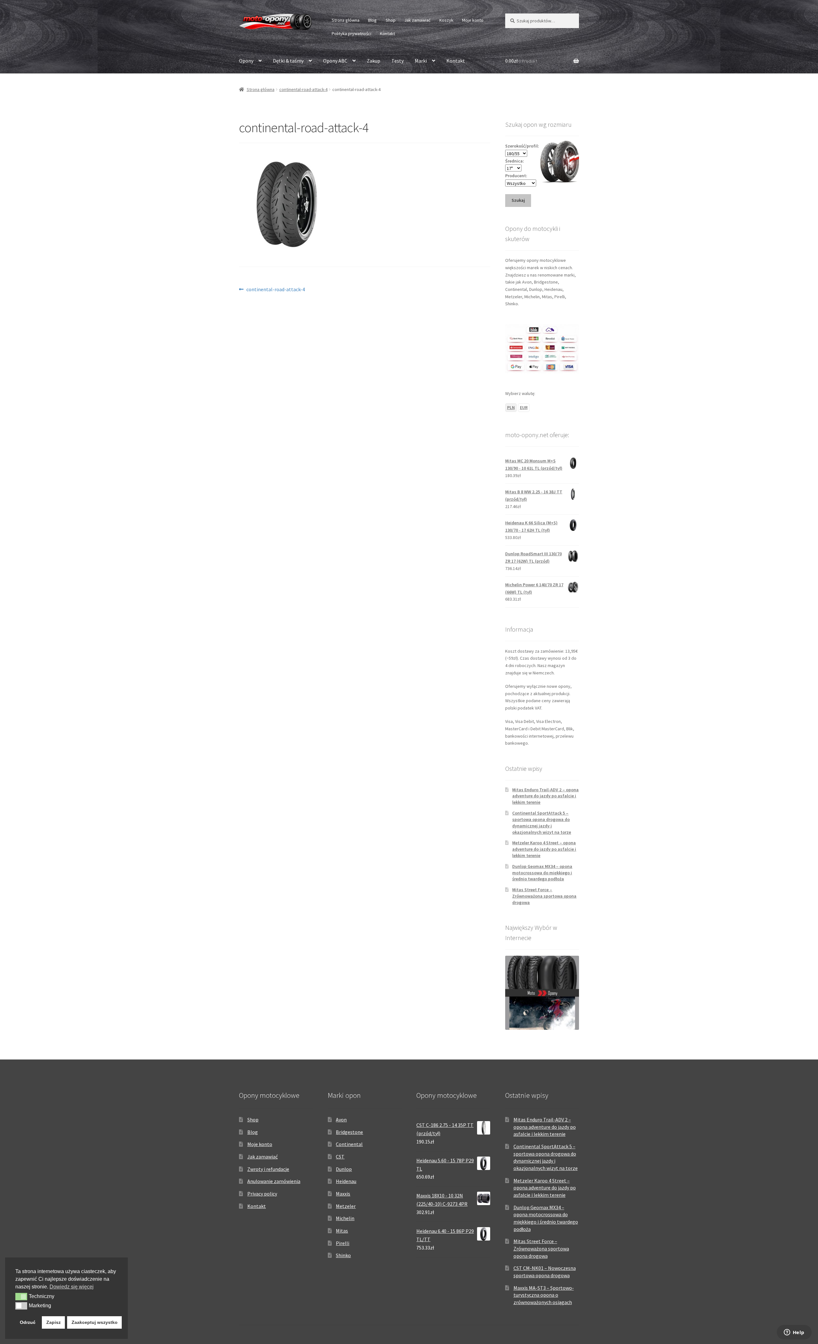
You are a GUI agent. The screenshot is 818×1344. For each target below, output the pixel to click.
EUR (524, 407)
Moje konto (472, 20)
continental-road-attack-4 (303, 89)
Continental (349, 1144)
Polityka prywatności (351, 33)
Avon (341, 1119)
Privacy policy (262, 1193)
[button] (21, 1296)
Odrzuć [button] (27, 1322)
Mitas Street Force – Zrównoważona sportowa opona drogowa (544, 896)
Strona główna (345, 20)
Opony (246, 60)
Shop (391, 20)
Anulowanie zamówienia (273, 1181)
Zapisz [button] (53, 1322)
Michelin (345, 1218)
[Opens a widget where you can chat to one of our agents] (794, 1333)
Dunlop (344, 1169)
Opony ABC (335, 60)
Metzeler (346, 1206)
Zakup (373, 60)
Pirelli (342, 1243)
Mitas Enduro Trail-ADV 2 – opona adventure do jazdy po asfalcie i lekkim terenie (545, 796)
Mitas (342, 1230)
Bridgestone (349, 1132)
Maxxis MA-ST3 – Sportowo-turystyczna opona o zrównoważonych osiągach (543, 1295)
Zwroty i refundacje (268, 1169)
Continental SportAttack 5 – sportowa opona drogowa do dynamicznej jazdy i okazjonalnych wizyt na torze (541, 822)
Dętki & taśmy (288, 60)
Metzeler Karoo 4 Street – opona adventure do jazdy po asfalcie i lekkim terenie (544, 849)
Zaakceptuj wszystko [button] (95, 1322)
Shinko (343, 1255)
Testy (397, 60)
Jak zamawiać (417, 20)
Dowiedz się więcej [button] (72, 1286)
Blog (372, 20)
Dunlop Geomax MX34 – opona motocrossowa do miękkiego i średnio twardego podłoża (542, 872)
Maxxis (343, 1193)
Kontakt (387, 33)
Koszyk (446, 20)
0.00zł (521, 60)
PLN (511, 407)
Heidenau (346, 1181)
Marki (421, 60)
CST (340, 1156)
